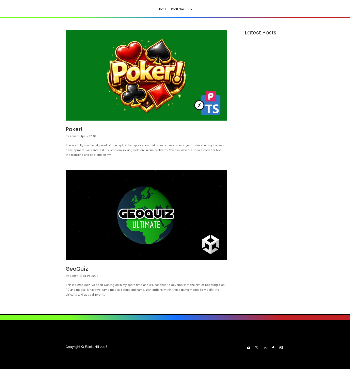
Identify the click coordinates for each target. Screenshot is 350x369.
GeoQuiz (77, 269)
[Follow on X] (257, 347)
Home (162, 9)
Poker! (74, 129)
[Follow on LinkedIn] (265, 347)
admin (74, 136)
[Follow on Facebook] (273, 347)
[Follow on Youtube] (248, 347)
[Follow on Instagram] (281, 347)
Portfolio (177, 9)
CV (190, 9)
